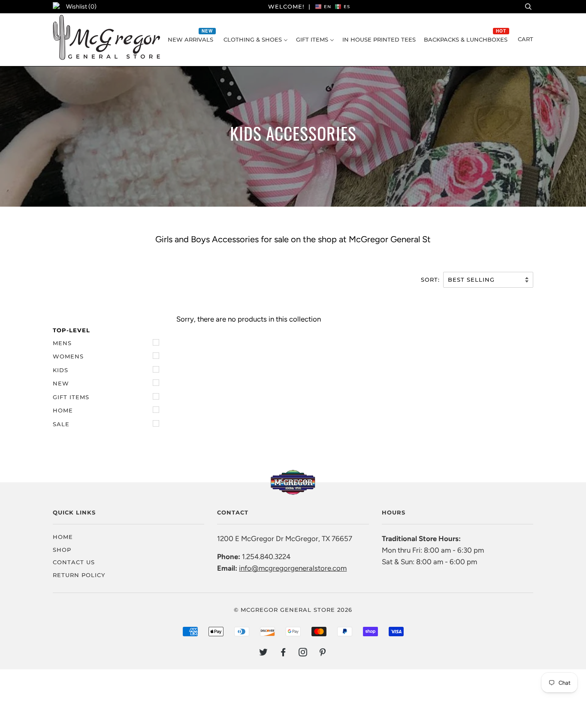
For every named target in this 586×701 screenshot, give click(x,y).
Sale (61, 424)
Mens (62, 343)
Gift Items (71, 397)
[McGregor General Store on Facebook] (283, 653)
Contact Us (74, 562)
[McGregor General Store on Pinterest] (322, 653)
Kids (60, 370)
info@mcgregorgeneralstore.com (293, 568)
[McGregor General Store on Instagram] (303, 653)
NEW (61, 383)
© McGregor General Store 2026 (293, 609)
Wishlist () (81, 6)
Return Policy (79, 575)
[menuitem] (191, 39)
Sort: (431, 279)
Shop (62, 549)
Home (63, 410)
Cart (525, 39)
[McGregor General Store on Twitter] (263, 653)
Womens (68, 356)
